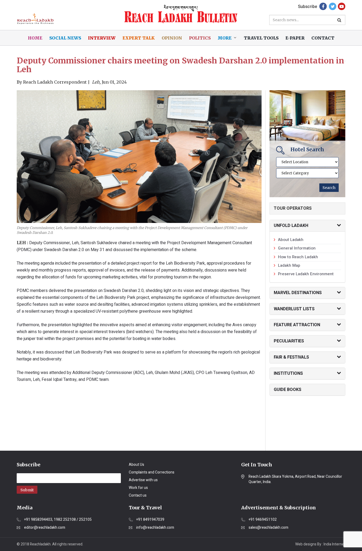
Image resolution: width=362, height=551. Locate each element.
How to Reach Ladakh (298, 257)
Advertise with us (143, 480)
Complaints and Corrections (151, 472)
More (225, 38)
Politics (200, 38)
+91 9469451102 (263, 519)
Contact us (138, 495)
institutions (288, 373)
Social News (65, 38)
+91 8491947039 (150, 519)
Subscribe (307, 6)
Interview (102, 38)
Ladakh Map (289, 265)
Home (35, 38)
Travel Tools (261, 38)
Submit (27, 490)
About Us (136, 464)
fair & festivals (291, 357)
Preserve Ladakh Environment (306, 274)
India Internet (334, 544)
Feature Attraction (297, 325)
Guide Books (287, 389)
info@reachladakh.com (155, 527)
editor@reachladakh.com (44, 527)
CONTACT (322, 38)
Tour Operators (293, 208)
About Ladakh (290, 240)
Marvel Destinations (298, 293)
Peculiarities (289, 341)
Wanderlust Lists (294, 309)
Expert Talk (138, 38)
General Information (297, 248)
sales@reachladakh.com (268, 527)
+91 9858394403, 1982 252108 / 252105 (58, 519)
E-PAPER (294, 38)
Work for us (138, 487)
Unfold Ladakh (291, 225)
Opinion (172, 38)
